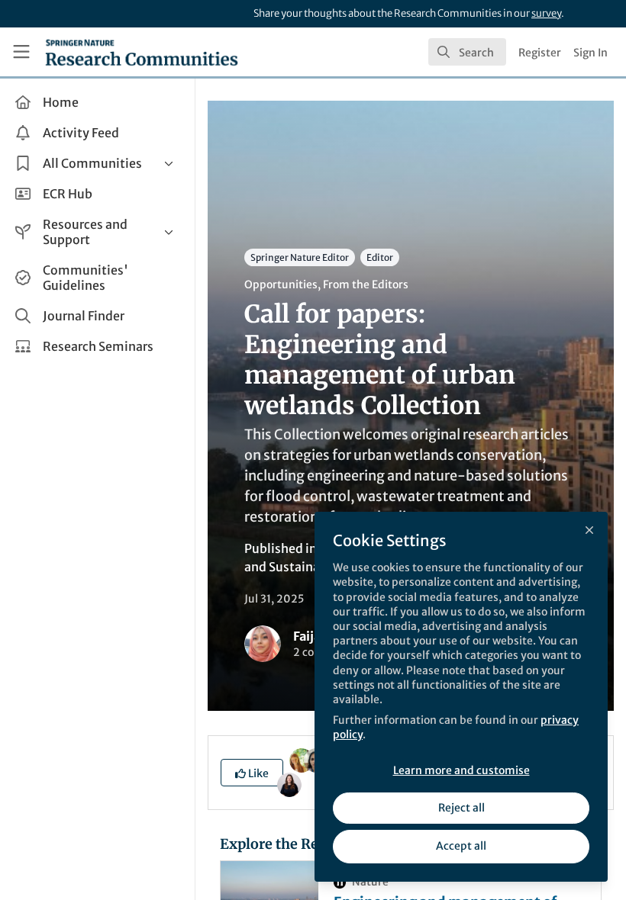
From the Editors (365, 284)
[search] (467, 52)
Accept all (461, 846)
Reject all (461, 808)
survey (546, 13)
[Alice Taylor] (289, 783)
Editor (379, 257)
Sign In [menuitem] (590, 52)
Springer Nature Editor (299, 257)
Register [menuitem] (539, 52)
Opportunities (281, 284)
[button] (252, 772)
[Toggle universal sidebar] (21, 52)
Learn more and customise (461, 770)
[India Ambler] (301, 759)
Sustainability (310, 566)
